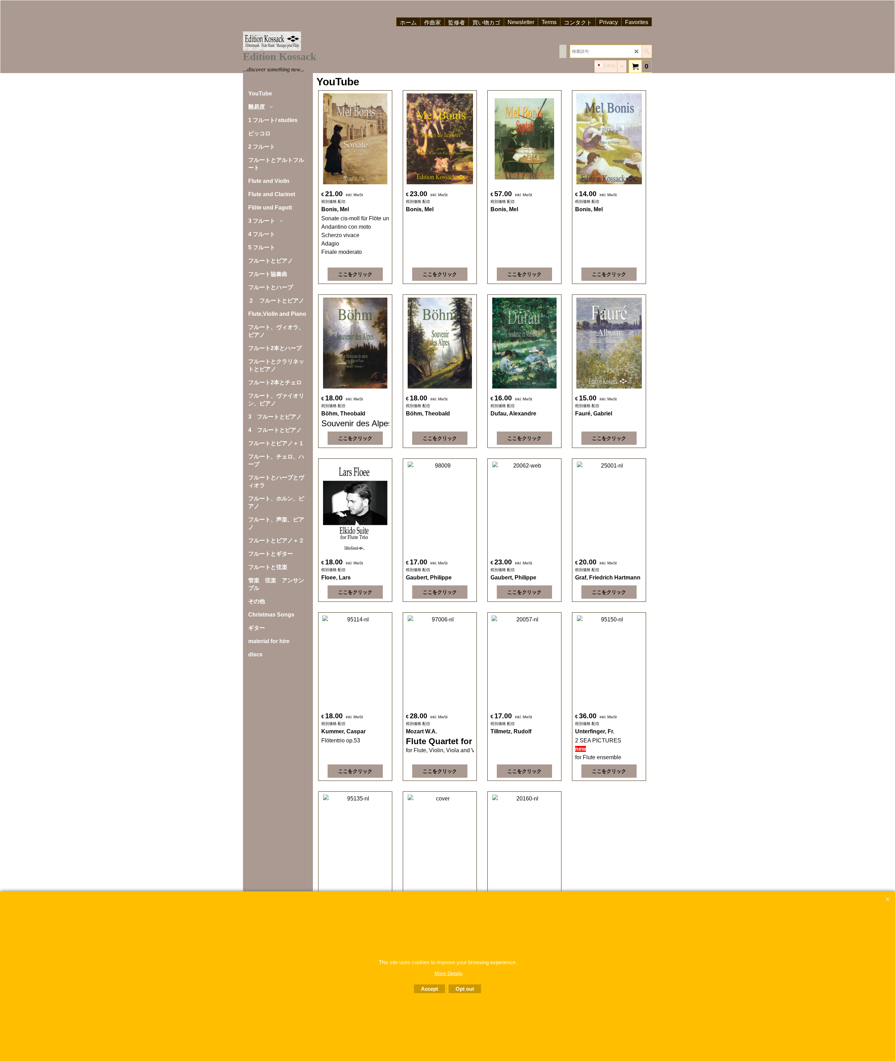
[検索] (647, 51)
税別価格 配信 (333, 201)
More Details (449, 973)
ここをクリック (355, 274)
